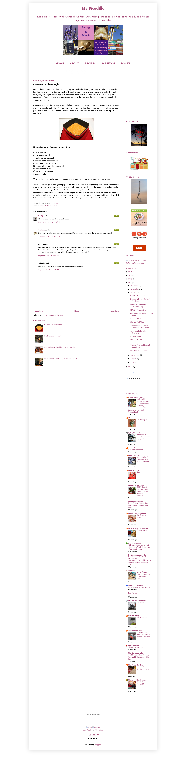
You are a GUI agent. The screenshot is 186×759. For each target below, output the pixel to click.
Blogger (98, 745)
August (133, 359)
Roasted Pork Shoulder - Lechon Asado (59, 347)
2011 (130, 283)
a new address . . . (143, 617)
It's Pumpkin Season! (52, 336)
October (133, 293)
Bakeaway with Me (136, 485)
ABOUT (74, 64)
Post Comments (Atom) (53, 315)
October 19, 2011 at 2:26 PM (49, 222)
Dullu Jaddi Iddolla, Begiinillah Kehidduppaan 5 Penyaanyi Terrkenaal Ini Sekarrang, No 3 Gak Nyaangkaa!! (139, 406)
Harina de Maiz (51, 206)
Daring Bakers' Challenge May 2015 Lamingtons (143, 460)
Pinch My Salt (134, 646)
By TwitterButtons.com (135, 263)
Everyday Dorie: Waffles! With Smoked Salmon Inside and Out (139, 563)
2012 (130, 279)
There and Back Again (137, 680)
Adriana (41, 230)
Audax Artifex (134, 455)
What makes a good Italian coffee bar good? (144, 437)
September (135, 355)
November (134, 289)
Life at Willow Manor (137, 601)
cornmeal (43, 206)
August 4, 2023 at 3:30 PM (48, 270)
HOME (60, 64)
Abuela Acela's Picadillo (139, 351)
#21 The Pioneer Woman (139, 296)
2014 (130, 272)
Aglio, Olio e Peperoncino (138, 433)
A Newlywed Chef (135, 397)
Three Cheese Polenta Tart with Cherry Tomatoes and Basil (138, 506)
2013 (130, 275)
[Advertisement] (76, 293)
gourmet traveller (135, 585)
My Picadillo (93, 9)
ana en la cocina (135, 448)
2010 (130, 367)
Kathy (40, 216)
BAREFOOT (108, 64)
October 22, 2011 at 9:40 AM (49, 236)
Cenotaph (140, 602)
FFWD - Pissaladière (138, 310)
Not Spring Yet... (143, 420)
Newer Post (38, 311)
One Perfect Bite (135, 631)
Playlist (89, 730)
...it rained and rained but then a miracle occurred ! (143, 635)
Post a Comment (42, 275)
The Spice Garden (135, 665)
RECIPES (90, 64)
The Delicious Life (135, 653)
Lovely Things (134, 616)
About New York (135, 418)
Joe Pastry (132, 593)
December (134, 286)
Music (83, 730)
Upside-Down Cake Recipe (138, 595)
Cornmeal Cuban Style (53, 325)
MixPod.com (99, 730)
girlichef (131, 570)
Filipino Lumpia (142, 530)
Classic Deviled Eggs (135, 647)
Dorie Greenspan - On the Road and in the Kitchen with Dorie (138, 557)
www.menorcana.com (135, 450)
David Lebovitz (134, 543)
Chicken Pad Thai (137, 322)
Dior (138, 472)
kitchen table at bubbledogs (139, 587)
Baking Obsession (135, 501)
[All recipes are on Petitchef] (139, 251)
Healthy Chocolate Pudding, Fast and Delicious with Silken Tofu (139, 657)
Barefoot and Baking (137, 513)
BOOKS (125, 64)
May (132, 362)
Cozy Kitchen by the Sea (138, 528)
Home (76, 311)
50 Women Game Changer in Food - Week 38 (61, 359)
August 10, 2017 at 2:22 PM (48, 256)
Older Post (114, 311)
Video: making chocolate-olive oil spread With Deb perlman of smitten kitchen (139, 547)
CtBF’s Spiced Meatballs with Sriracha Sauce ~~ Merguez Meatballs (143, 492)
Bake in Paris (133, 470)
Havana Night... (136, 336)
